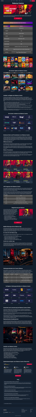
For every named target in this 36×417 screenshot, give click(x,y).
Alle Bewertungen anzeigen (18, 375)
